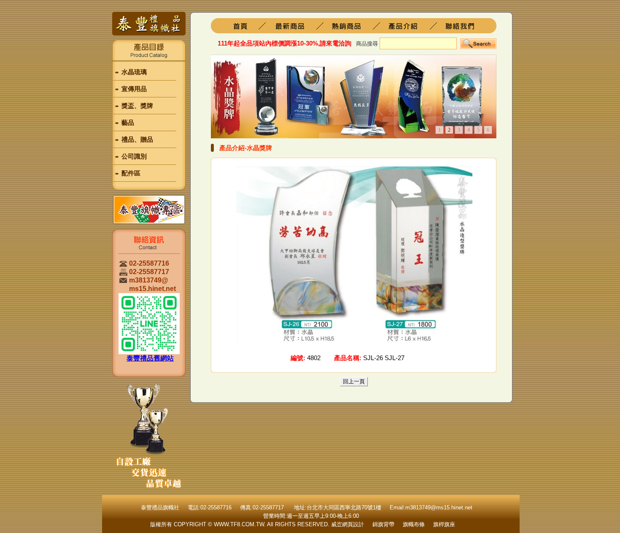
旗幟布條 (414, 524)
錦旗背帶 (383, 524)
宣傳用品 (134, 88)
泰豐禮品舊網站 (150, 358)
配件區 (130, 173)
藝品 (127, 122)
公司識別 (134, 156)
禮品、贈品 (137, 139)
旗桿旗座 (296, 25)
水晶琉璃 (134, 71)
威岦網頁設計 (347, 524)
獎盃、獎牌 (137, 105)
